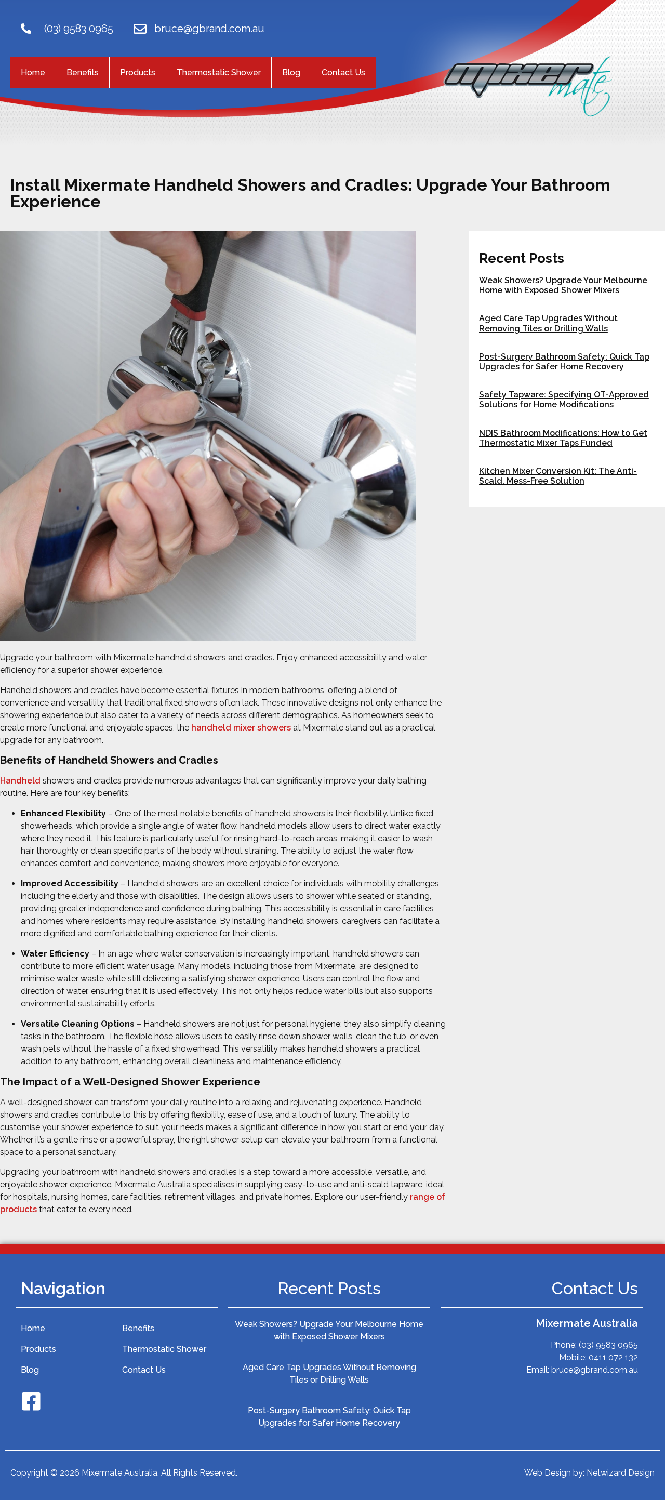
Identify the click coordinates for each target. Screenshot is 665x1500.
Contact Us (343, 72)
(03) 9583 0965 (78, 28)
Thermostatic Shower (219, 72)
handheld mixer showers (241, 728)
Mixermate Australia (587, 1323)
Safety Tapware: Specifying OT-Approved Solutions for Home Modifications (564, 399)
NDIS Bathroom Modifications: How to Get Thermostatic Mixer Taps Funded (563, 438)
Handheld (20, 781)
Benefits (82, 72)
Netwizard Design (621, 1473)
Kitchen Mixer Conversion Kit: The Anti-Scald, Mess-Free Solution (558, 476)
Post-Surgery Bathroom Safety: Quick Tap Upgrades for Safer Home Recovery (564, 361)
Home (33, 72)
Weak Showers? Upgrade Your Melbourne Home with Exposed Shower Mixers (563, 285)
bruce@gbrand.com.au (209, 28)
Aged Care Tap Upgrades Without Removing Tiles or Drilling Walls (548, 323)
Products (137, 72)
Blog (291, 72)
